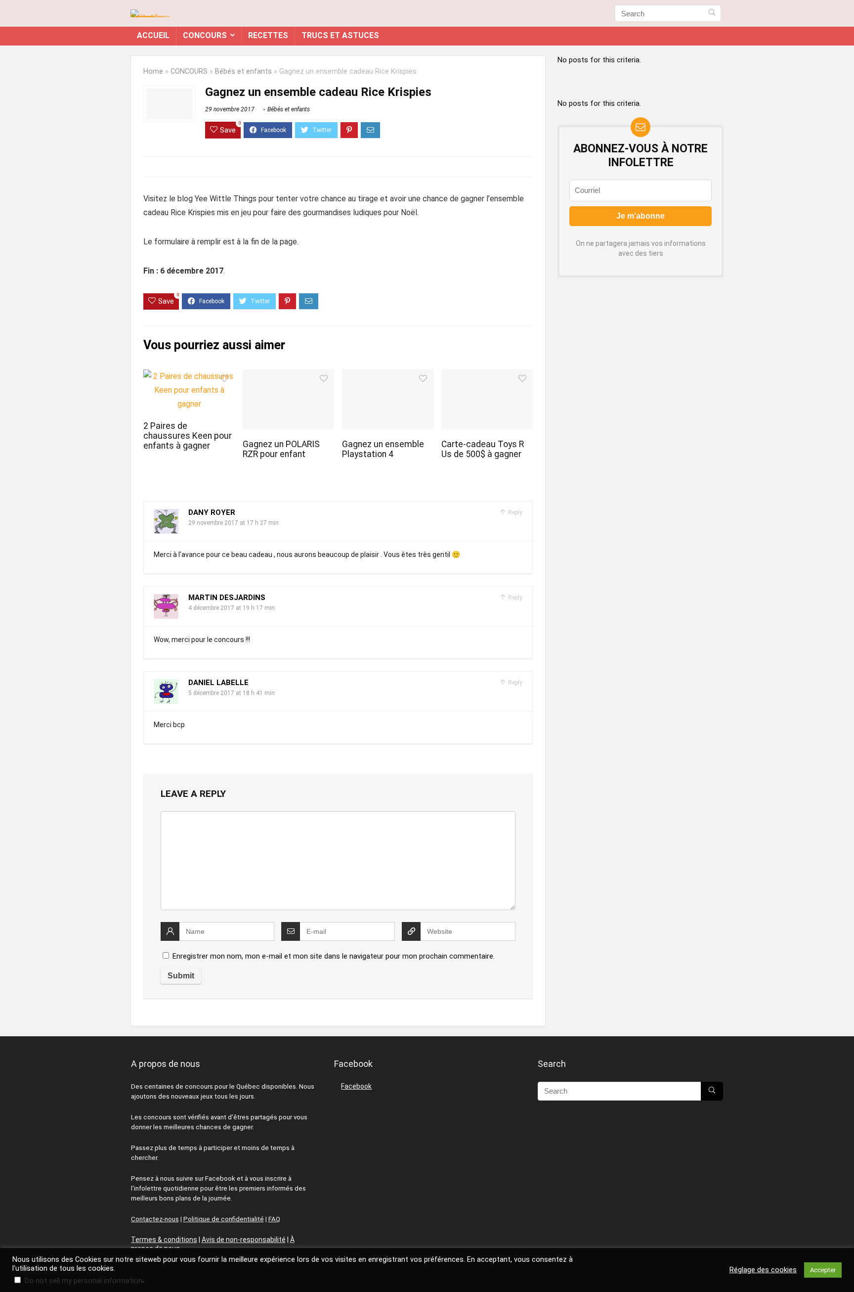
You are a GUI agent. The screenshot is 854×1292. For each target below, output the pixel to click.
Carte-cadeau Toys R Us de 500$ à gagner (482, 449)
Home (153, 71)
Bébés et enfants (243, 71)
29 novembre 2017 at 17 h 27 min (233, 522)
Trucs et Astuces (340, 35)
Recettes (268, 35)
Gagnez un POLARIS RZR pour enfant (281, 449)
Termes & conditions (164, 1240)
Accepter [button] (823, 1270)
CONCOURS (205, 35)
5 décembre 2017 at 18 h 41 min (231, 693)
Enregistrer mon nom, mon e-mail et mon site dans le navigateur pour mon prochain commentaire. (333, 956)
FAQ (274, 1219)
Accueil (153, 35)
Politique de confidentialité (223, 1219)
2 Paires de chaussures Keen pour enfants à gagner (187, 436)
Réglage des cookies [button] (763, 1269)
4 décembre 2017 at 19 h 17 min (231, 607)
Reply (514, 512)
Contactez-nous (155, 1219)
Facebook (356, 1086)
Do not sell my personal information (83, 1280)
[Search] (712, 13)
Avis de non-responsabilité (244, 1240)
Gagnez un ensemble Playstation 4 (383, 449)
